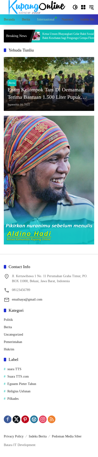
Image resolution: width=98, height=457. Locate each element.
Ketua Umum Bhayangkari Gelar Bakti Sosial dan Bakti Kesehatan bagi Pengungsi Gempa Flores (60, 36)
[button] (75, 7)
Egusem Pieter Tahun (21, 384)
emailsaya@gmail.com (27, 299)
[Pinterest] (25, 419)
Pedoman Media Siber (67, 436)
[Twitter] (16, 419)
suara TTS (14, 369)
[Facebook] (7, 419)
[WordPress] (34, 419)
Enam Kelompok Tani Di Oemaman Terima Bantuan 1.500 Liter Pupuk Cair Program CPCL (45, 94)
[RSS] (51, 419)
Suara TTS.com (18, 376)
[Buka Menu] (83, 7)
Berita (12, 82)
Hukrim (9, 349)
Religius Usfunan (18, 391)
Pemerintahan (13, 342)
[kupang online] (36, 7)
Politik (8, 320)
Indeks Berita (38, 436)
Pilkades (13, 398)
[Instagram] (43, 419)
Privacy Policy (14, 436)
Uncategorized (13, 334)
